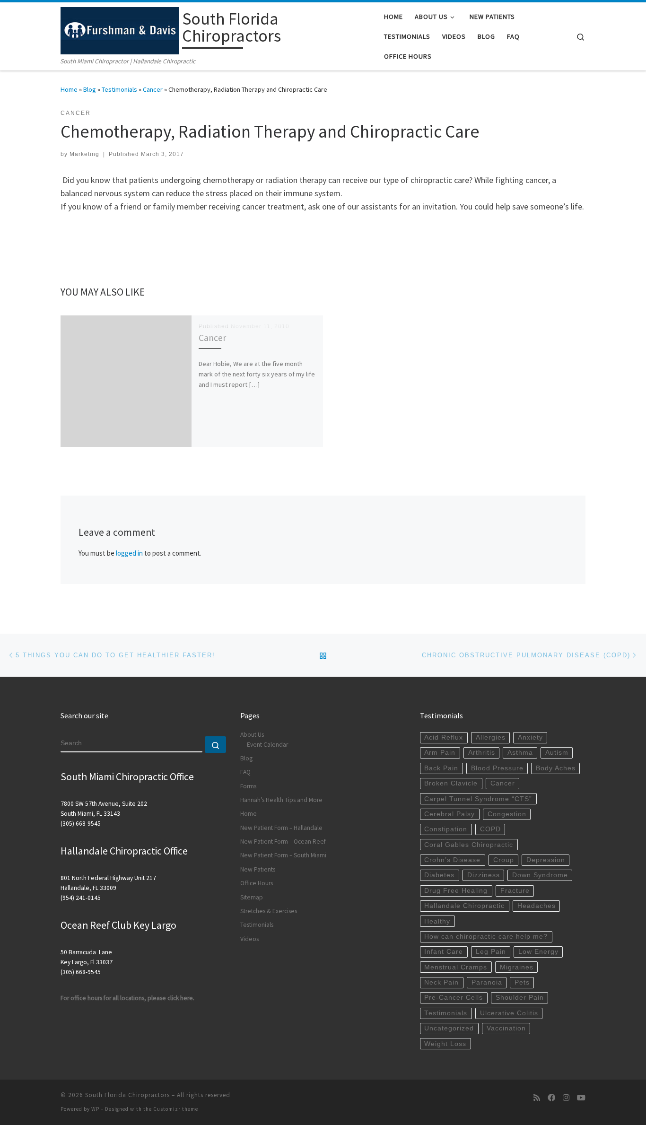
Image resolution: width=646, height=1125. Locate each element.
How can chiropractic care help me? (486, 936)
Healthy (437, 921)
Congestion (507, 814)
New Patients (257, 869)
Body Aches (556, 768)
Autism (556, 752)
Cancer (153, 89)
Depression (545, 859)
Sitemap (251, 897)
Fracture (515, 890)
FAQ (245, 772)
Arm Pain (439, 752)
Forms (248, 786)
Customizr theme (175, 1109)
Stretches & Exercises (268, 911)
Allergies (491, 737)
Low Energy (538, 951)
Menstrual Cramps (455, 967)
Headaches (536, 905)
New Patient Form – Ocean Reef (283, 841)
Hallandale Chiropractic (464, 905)
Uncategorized (449, 1028)
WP (95, 1109)
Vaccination (506, 1028)
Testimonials (119, 89)
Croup (503, 859)
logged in (129, 553)
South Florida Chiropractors (127, 1095)
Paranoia (486, 982)
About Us (252, 735)
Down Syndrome (540, 875)
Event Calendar (267, 745)
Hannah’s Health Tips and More (281, 800)
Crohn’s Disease (452, 859)
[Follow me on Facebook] (551, 1098)
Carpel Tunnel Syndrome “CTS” (478, 798)
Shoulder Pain (520, 997)
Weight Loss (445, 1043)
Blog (89, 89)
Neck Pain (441, 982)
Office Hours (256, 883)
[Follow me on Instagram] (566, 1098)
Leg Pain (491, 951)
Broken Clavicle (451, 783)
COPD (490, 829)
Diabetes (439, 875)
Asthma (520, 752)
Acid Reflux (443, 737)
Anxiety (530, 737)
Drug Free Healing (456, 890)
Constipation (445, 829)
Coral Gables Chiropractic (468, 844)
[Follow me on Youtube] (581, 1098)
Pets (522, 982)
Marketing (84, 154)
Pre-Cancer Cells (453, 997)
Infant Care (443, 951)
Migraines (516, 967)
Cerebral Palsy (449, 814)
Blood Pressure (497, 768)
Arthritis (481, 752)
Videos (249, 939)
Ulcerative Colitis (509, 1013)
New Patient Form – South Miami (283, 855)
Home (69, 89)
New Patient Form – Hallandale (281, 828)
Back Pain (441, 768)
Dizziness (483, 875)
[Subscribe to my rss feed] (536, 1098)
